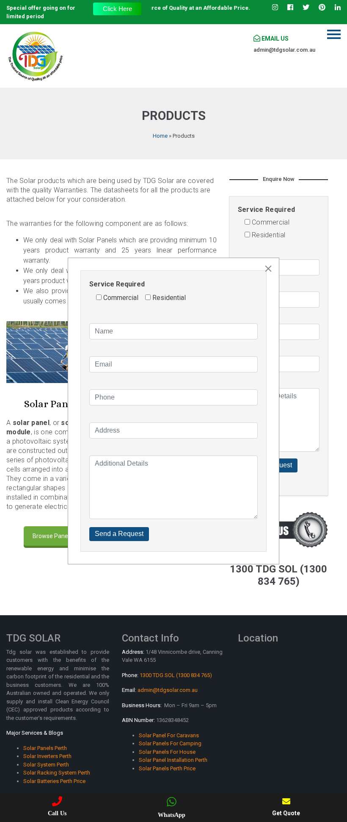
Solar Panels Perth (45, 748)
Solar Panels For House (167, 752)
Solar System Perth (46, 764)
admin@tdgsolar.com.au (284, 50)
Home (160, 136)
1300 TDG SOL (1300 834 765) (176, 675)
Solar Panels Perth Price (167, 768)
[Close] (268, 268)
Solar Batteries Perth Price (54, 781)
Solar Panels (52, 404)
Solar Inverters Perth (47, 756)
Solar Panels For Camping (170, 743)
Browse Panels (52, 536)
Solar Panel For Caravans (169, 735)
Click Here (117, 8)
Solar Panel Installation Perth (173, 760)
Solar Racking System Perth (56, 772)
